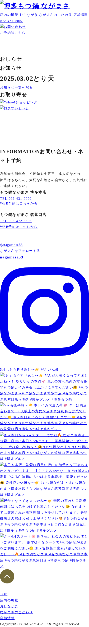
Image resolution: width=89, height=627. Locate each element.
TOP (3, 594)
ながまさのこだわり (55, 15)
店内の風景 (9, 15)
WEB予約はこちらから (18, 203)
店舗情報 (80, 15)
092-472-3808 (16, 221)
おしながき (28, 15)
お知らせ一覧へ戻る (16, 87)
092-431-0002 (16, 198)
